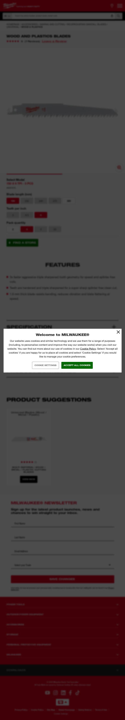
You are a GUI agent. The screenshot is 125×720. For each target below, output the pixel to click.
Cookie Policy (88, 348)
